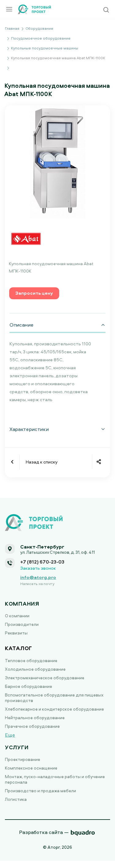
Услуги (17, 747)
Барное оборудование (28, 686)
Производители (22, 624)
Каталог (18, 648)
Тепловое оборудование (31, 660)
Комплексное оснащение (31, 768)
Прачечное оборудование (32, 726)
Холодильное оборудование (35, 669)
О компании (17, 616)
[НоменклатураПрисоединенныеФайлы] (58, 161)
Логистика (16, 799)
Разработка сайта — (44, 832)
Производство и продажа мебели (40, 790)
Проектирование (22, 759)
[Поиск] (106, 10)
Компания (22, 603)
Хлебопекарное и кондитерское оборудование (54, 709)
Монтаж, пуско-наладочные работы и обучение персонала (55, 779)
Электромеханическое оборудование (44, 678)
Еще (10, 734)
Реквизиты (16, 633)
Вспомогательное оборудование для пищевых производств (54, 697)
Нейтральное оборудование (35, 717)
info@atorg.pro (38, 577)
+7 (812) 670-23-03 (42, 561)
